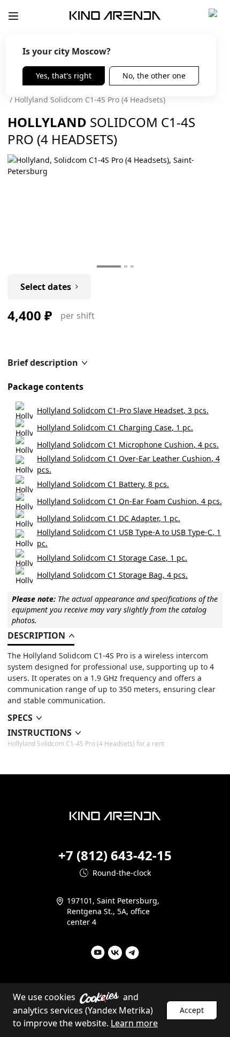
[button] (47, 362)
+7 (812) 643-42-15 (115, 855)
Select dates (45, 287)
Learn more (134, 1023)
